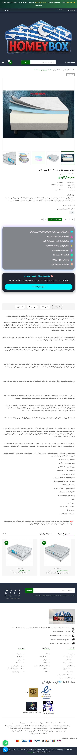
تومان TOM (6, 10)
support (19, 657)
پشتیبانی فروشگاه (68, 663)
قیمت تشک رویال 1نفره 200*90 (43, 723)
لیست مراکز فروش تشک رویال (58, 728)
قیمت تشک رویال (60, 723)
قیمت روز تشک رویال (40, 2)
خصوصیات (45, 307)
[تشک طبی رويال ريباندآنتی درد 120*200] (57, 552)
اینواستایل (70, 666)
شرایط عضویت (68, 660)
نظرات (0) (20, 307)
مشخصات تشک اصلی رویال (39, 733)
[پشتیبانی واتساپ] (5, 743)
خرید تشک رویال (68, 669)
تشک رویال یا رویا (17, 672)
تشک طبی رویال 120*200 (20, 573)
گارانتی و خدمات (68, 657)
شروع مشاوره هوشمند (38, 286)
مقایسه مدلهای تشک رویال (14, 669)
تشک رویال (69, 2)
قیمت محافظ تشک (15, 728)
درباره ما (70, 654)
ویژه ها (46, 663)
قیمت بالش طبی (60, 731)
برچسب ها (32, 307)
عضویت (29, 590)
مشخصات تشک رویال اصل (65, 675)
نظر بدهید (59, 174)
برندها (46, 654)
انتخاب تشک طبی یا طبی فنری (66, 209)
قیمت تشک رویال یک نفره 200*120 (22, 723)
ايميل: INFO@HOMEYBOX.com (60, 635)
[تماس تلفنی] (5, 749)
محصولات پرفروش (46, 533)
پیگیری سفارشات (48, 731)
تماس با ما (19, 654)
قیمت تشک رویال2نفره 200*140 (61, 726)
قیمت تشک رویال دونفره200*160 (40, 726)
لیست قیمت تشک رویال (66, 678)
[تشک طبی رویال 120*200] (19, 552)
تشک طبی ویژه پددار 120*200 (42, 70)
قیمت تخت (27, 728)
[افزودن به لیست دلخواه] (46, 219)
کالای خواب (66, 70)
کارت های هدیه (43, 657)
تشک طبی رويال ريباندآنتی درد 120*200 (57, 573)
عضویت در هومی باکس (41, 666)
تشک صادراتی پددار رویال (19, 731)
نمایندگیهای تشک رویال (40, 728)
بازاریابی (45, 660)
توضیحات (57, 307)
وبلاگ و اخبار (69, 672)
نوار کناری (70, 75)
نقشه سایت (19, 663)
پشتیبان (20, 660)
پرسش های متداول (16, 666)
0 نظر (64, 174)
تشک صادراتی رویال (35, 731)
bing (46, 672)
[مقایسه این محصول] (42, 219)
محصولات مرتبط (64, 533)
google (45, 669)
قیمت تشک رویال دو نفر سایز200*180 (17, 726)
